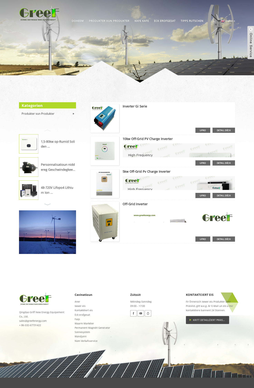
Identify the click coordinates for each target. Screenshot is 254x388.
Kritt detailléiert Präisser (210, 320)
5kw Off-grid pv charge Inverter (147, 171)
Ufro (203, 130)
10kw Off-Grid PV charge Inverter (148, 139)
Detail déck (224, 130)
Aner (77, 301)
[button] (47, 130)
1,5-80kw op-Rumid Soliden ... (58, 144)
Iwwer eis (79, 46)
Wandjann (81, 336)
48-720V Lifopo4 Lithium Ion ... (57, 190)
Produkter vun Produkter (109, 20)
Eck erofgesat (165, 20)
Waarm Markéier (84, 323)
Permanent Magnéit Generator (92, 327)
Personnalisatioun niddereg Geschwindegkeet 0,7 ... (58, 167)
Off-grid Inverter (135, 204)
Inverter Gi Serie (135, 106)
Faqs (77, 319)
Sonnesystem (82, 332)
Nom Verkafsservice (86, 341)
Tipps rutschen (192, 20)
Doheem (78, 20)
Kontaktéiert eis (103, 46)
